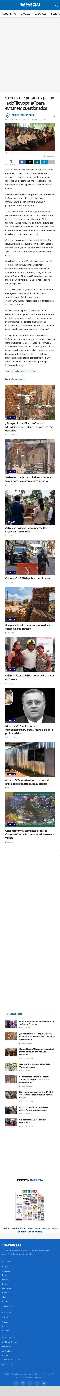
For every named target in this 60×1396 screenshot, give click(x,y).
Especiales (40, 14)
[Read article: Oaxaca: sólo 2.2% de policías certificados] (30, 557)
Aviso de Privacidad (11, 1359)
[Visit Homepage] (30, 5)
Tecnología (7, 1306)
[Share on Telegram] (44, 162)
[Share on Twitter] (29, 162)
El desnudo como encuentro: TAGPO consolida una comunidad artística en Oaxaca (36, 1095)
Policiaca (6, 1271)
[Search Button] (56, 5)
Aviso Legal (7, 1364)
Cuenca (5, 1330)
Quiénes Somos (9, 1342)
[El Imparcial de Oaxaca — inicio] (30, 1245)
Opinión (6, 1292)
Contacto (6, 1355)
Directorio (7, 1346)
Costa (5, 1321)
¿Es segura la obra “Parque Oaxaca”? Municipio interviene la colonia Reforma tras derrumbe (29, 427)
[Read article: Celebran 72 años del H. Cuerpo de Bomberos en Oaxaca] (30, 654)
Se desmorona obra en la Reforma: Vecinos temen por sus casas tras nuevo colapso (34, 1079)
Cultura (5, 1301)
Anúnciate (7, 1351)
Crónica (31, 371)
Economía (6, 1275)
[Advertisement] (30, 57)
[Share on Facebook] (22, 162)
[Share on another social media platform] (51, 162)
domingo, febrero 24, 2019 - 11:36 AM (27, 119)
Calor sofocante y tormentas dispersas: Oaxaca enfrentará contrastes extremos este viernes (29, 834)
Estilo (4, 1284)
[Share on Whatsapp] (37, 162)
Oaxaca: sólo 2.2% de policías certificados (27, 578)
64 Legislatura (17, 371)
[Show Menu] (3, 5)
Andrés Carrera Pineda (23, 115)
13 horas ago (12, 434)
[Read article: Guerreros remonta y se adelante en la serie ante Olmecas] (11, 1024)
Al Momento (9, 14)
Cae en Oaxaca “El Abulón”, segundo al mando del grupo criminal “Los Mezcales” (36, 1052)
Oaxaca (25, 14)
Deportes (6, 1288)
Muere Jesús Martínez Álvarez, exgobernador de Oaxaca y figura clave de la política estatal (29, 729)
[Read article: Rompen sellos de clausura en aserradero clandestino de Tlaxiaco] (30, 604)
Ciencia (5, 1297)
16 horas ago (12, 485)
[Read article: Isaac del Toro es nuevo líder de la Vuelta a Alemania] (11, 1067)
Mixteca (6, 1326)
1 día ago (10, 535)
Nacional (6, 1279)
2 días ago (11, 737)
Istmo (5, 1317)
